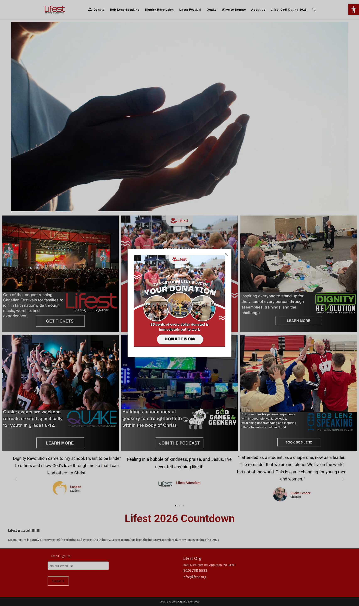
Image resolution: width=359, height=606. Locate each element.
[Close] (226, 254)
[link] (179, 301)
